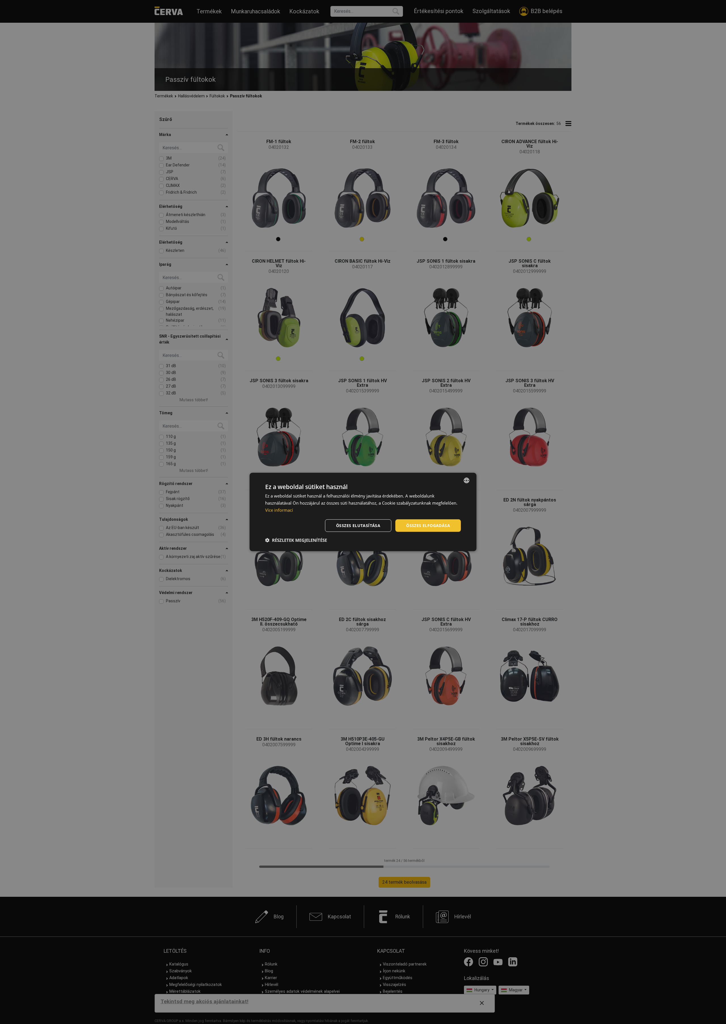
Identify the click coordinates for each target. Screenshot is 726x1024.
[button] (296, 540)
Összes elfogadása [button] (428, 525)
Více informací (279, 510)
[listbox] (466, 480)
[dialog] (363, 512)
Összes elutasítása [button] (358, 525)
